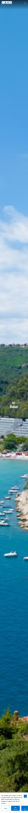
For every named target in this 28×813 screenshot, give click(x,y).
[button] (25, 796)
